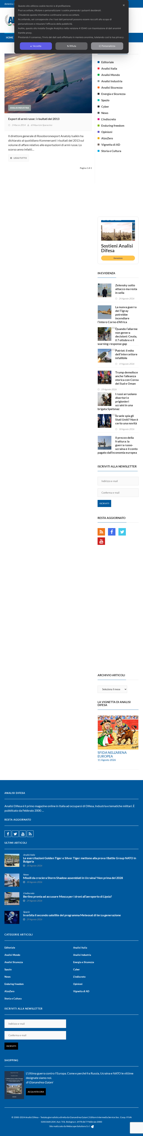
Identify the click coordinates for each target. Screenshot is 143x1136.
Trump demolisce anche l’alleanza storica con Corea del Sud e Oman (127, 377)
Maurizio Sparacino (42, 125)
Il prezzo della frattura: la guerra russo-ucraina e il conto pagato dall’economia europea (118, 445)
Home (9, 37)
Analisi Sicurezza (112, 87)
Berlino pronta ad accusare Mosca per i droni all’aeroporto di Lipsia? (67, 896)
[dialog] (71, 27)
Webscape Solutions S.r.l (78, 1126)
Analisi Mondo (110, 74)
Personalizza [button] (108, 46)
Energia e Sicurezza (113, 94)
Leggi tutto (20, 158)
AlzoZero (107, 138)
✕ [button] (124, 5)
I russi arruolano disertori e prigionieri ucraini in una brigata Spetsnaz (117, 401)
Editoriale (107, 62)
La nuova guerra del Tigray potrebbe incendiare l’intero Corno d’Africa (117, 314)
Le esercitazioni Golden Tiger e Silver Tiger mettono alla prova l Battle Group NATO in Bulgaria (79, 859)
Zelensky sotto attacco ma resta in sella (126, 288)
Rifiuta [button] (72, 46)
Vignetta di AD (110, 144)
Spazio (105, 100)
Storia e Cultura (111, 151)
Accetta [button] (37, 46)
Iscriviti (104, 503)
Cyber (105, 106)
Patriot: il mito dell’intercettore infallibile (126, 354)
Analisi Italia (109, 68)
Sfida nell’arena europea (112, 754)
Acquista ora (36, 1091)
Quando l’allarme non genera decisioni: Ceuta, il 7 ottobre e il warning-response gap (118, 336)
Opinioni (106, 132)
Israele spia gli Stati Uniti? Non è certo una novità (126, 419)
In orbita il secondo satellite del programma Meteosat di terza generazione (72, 915)
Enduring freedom (112, 125)
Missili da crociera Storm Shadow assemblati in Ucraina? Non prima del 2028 (73, 878)
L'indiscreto (108, 119)
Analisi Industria (19, 108)
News (104, 113)
